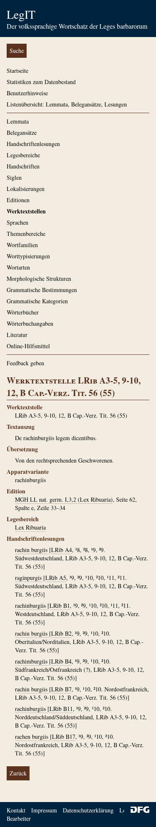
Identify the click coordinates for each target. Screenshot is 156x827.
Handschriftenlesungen (33, 144)
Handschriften (23, 166)
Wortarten (18, 267)
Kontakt (16, 810)
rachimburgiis (32, 661)
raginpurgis (29, 578)
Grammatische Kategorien (37, 301)
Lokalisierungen (26, 189)
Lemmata (18, 121)
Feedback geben (25, 363)
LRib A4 (61, 550)
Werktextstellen (26, 211)
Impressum (44, 810)
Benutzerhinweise (27, 93)
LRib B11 (61, 709)
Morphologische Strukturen (39, 278)
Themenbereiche (26, 234)
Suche (17, 50)
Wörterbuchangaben (30, 323)
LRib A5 (55, 578)
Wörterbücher (23, 312)
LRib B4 (61, 661)
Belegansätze (22, 132)
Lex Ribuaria (30, 527)
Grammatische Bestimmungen (42, 290)
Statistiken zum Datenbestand (41, 82)
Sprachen (17, 222)
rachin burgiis (32, 550)
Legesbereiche (23, 155)
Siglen (14, 177)
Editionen (18, 200)
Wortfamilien (22, 245)
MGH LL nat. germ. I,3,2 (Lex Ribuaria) (64, 499)
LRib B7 (61, 689)
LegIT (21, 14)
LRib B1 (60, 605)
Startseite (17, 70)
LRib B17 (63, 736)
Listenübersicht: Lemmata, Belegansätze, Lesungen (67, 104)
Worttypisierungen (28, 256)
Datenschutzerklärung (88, 810)
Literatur (17, 335)
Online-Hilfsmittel (28, 346)
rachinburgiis (31, 605)
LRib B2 (61, 633)
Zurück (18, 773)
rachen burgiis (32, 736)
